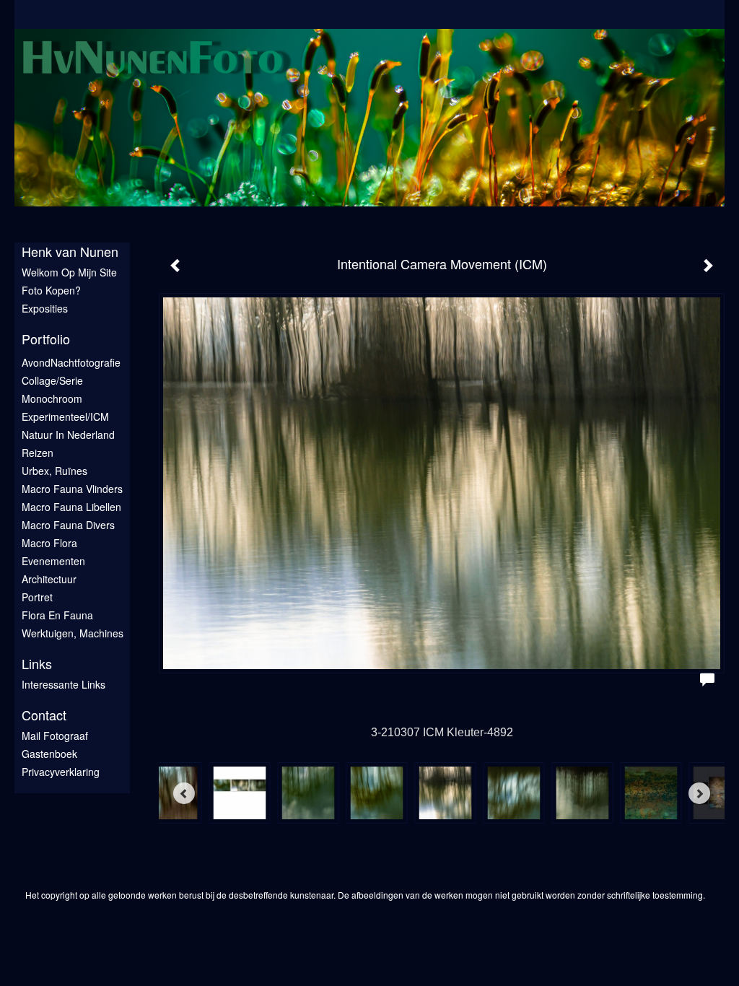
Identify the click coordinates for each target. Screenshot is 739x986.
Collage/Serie (52, 380)
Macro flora (49, 543)
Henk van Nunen (70, 252)
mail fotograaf (55, 735)
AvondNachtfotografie (71, 362)
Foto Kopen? (51, 290)
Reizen (37, 452)
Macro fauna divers (68, 525)
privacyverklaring (61, 771)
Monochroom (52, 398)
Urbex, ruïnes (54, 470)
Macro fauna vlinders (72, 488)
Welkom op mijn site (69, 272)
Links (37, 664)
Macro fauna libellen (71, 506)
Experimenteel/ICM (65, 416)
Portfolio (46, 339)
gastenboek (49, 753)
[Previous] (184, 793)
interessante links (63, 684)
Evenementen (53, 561)
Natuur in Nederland (68, 434)
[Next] (699, 793)
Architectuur (49, 579)
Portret (37, 597)
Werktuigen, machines (72, 633)
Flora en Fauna (57, 615)
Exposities (45, 308)
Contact (44, 715)
